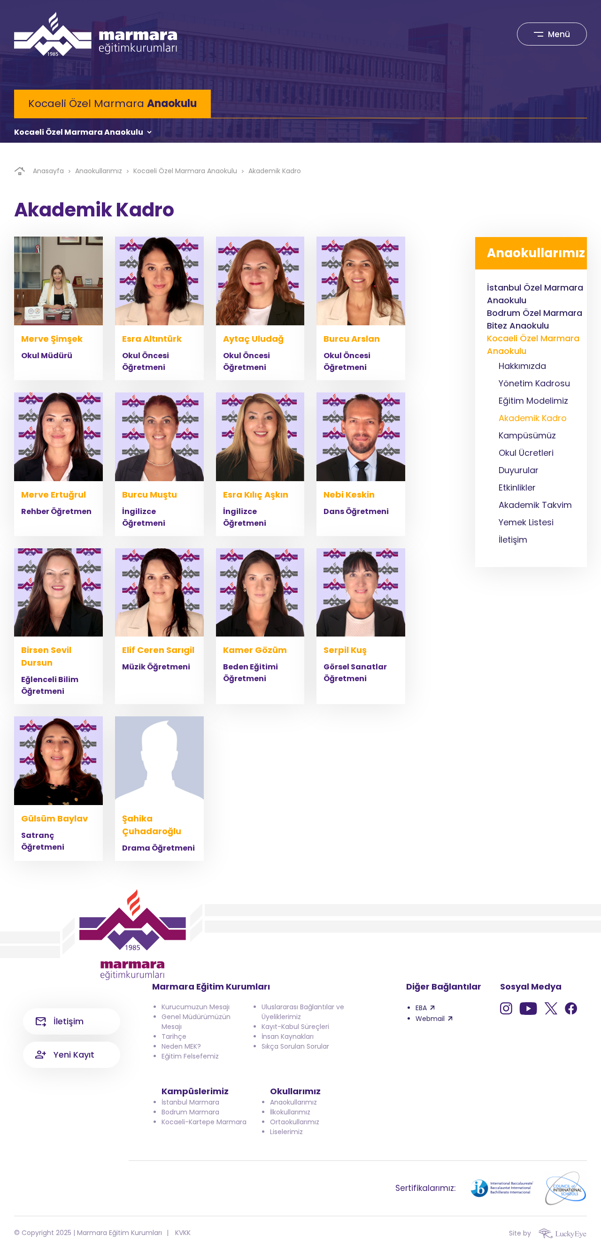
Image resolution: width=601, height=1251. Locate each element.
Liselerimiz (286, 1131)
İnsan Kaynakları (288, 1036)
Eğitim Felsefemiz (190, 1056)
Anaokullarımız (98, 171)
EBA (421, 1008)
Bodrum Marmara (190, 1112)
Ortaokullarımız (294, 1122)
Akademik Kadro (274, 171)
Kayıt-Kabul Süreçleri (295, 1026)
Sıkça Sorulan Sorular (295, 1046)
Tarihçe (174, 1036)
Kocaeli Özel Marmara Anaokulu (78, 132)
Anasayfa (48, 171)
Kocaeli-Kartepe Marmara (204, 1122)
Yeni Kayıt (74, 1054)
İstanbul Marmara (190, 1102)
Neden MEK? (181, 1046)
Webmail (430, 1018)
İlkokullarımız (290, 1112)
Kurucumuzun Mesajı (196, 1007)
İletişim (69, 1021)
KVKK (183, 1232)
